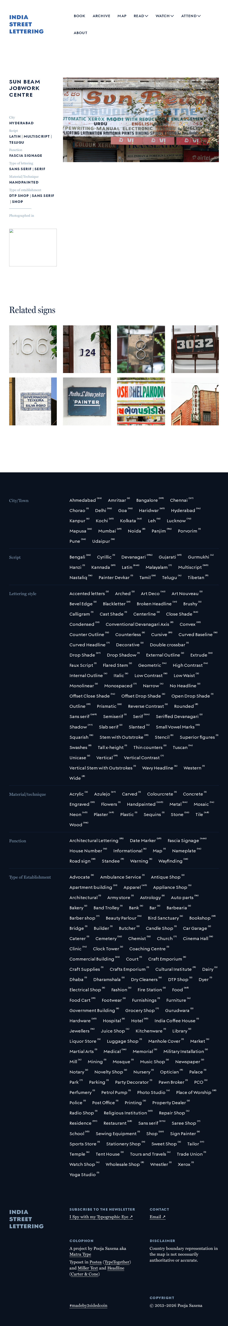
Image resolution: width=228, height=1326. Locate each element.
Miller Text (88, 1268)
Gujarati (152, 400)
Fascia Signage (25, 155)
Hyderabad (21, 122)
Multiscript (37, 136)
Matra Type (80, 1254)
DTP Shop (19, 195)
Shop (17, 201)
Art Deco (183, 414)
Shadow (149, 420)
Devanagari (131, 400)
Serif (40, 168)
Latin (15, 136)
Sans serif (20, 168)
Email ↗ (158, 1216)
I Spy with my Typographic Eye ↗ (101, 1216)
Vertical (182, 420)
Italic (95, 414)
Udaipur (127, 393)
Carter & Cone (84, 1274)
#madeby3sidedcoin (88, 1305)
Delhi (179, 399)
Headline (115, 1268)
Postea (96, 1262)
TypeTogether (116, 1262)
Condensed (76, 414)
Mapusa (85, 399)
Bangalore (22, 353)
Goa (16, 406)
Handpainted (24, 182)
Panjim (30, 406)
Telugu (16, 142)
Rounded (20, 368)
